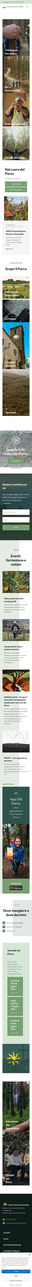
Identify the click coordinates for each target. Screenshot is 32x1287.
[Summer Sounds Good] (16, 572)
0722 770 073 (10, 1219)
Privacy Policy (19, 1284)
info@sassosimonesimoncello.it (16, 1223)
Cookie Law (12, 1284)
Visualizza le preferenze (16, 1280)
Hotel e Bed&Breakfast (14, 923)
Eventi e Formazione (11, 226)
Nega (16, 1276)
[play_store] (16, 886)
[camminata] (16, 620)
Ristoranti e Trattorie (14, 927)
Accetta (16, 1271)
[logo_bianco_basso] (16, 1203)
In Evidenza (20, 226)
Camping (9, 931)
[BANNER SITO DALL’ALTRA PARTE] (16, 670)
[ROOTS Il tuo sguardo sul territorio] (16, 731)
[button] (29, 1254)
